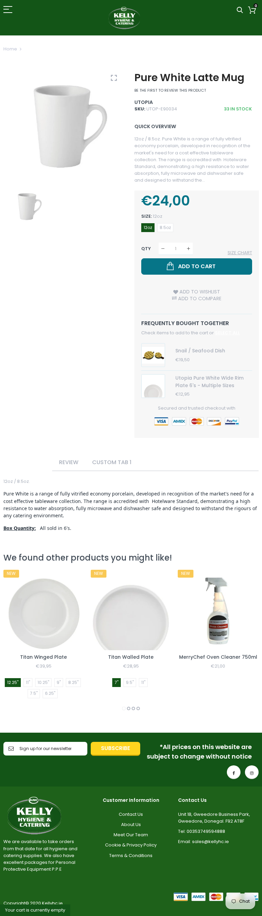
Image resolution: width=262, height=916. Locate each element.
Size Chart (240, 252)
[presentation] (17, 641)
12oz (148, 227)
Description (27, 462)
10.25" (43, 682)
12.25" (12, 682)
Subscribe (115, 748)
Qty (146, 248)
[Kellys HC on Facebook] (234, 772)
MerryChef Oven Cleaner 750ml (218, 657)
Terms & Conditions (130, 855)
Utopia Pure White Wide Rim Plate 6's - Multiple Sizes (209, 382)
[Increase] (188, 249)
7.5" (34, 693)
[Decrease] (163, 249)
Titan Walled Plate (131, 657)
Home (10, 49)
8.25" (73, 682)
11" (28, 682)
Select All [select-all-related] (227, 333)
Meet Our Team (131, 834)
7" (116, 682)
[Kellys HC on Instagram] (252, 772)
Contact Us (131, 814)
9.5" (130, 682)
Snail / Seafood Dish (200, 350)
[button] (124, 708)
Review (68, 462)
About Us (131, 824)
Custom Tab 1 (111, 462)
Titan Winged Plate (43, 657)
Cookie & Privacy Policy (131, 845)
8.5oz (165, 227)
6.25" (50, 693)
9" (59, 682)
